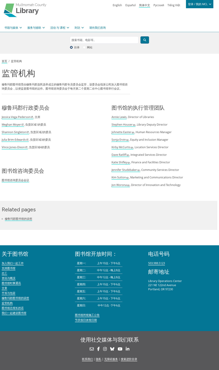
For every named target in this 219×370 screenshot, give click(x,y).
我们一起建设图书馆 (14, 313)
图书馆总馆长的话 (13, 308)
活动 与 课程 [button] (58, 28)
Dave (119, 155)
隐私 (98, 359)
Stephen (122, 124)
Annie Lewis (119, 117)
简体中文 (144, 5)
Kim (119, 177)
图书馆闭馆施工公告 (87, 315)
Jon (119, 185)
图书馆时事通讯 (11, 283)
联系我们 (87, 359)
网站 (89, 47)
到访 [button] (78, 28)
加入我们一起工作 (13, 263)
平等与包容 (8, 293)
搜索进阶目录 (129, 359)
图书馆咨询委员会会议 (15, 180)
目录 (77, 47)
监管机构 (7, 303)
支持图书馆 (8, 268)
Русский (158, 5)
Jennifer (124, 170)
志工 (4, 273)
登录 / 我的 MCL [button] (198, 4)
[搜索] (144, 40)
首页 (4, 61)
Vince (13, 147)
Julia (14, 140)
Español (130, 5)
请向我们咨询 (97, 28)
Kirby (121, 147)
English (117, 5)
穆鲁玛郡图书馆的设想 (18, 219)
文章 (4, 288)
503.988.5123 (156, 263)
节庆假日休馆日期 (86, 320)
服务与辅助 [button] (34, 28)
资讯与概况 (8, 278)
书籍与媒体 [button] (11, 28)
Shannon (14, 132)
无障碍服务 (111, 359)
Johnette (121, 132)
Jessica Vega (16, 117)
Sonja (119, 140)
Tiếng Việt (174, 5)
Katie (119, 162)
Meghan (11, 124)
